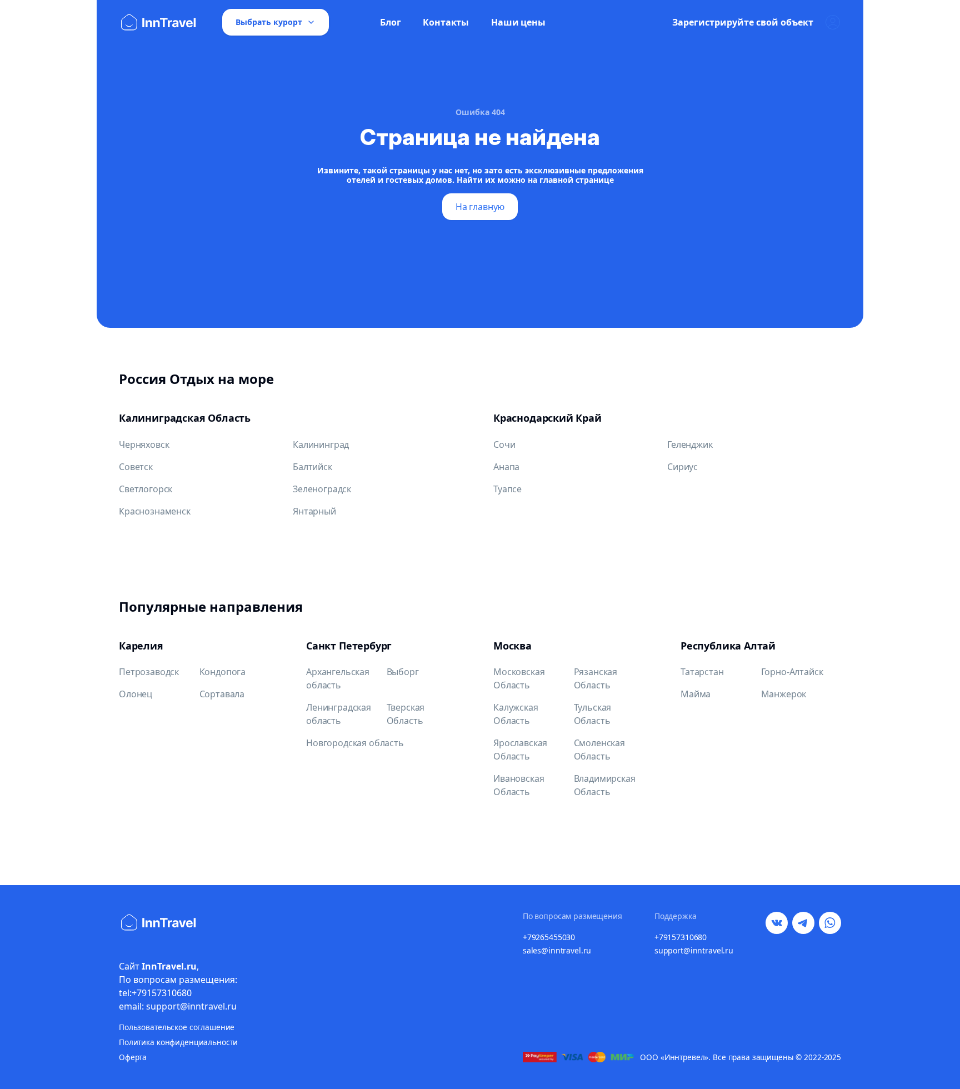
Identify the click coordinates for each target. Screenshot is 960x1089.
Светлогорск (145, 489)
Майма (696, 694)
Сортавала (222, 694)
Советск (136, 467)
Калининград (321, 444)
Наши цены (518, 22)
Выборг (403, 672)
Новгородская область (355, 743)
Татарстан (702, 672)
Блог (390, 22)
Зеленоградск (322, 489)
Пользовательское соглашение (176, 1027)
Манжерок (784, 694)
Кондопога (222, 672)
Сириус (682, 467)
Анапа (506, 467)
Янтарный (314, 511)
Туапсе (507, 489)
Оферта (133, 1057)
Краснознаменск (155, 511)
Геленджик (690, 444)
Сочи (504, 444)
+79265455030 (549, 937)
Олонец (135, 694)
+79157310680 (680, 937)
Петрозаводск (149, 672)
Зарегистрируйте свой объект (742, 22)
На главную (480, 207)
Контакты (446, 22)
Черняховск (144, 444)
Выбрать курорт (269, 22)
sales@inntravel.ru (557, 950)
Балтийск (312, 467)
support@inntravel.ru (693, 950)
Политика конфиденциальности (178, 1042)
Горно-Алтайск (792, 672)
